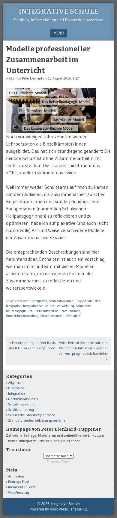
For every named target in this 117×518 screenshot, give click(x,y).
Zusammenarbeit (52, 316)
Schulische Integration (43, 311)
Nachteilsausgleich (23, 398)
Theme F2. (79, 509)
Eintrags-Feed (18, 481)
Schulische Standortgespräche (31, 415)
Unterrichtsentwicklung (22, 316)
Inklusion (93, 301)
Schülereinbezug (21, 409)
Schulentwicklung (61, 301)
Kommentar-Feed (21, 487)
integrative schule (35, 306)
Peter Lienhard (32, 78)
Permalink (73, 316)
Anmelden (16, 476)
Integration (39, 301)
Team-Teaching (70, 311)
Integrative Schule (59, 11)
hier (95, 252)
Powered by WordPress (48, 509)
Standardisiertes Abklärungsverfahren (38, 420)
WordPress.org (18, 492)
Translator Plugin (58, 461)
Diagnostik (16, 388)
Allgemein (16, 382)
